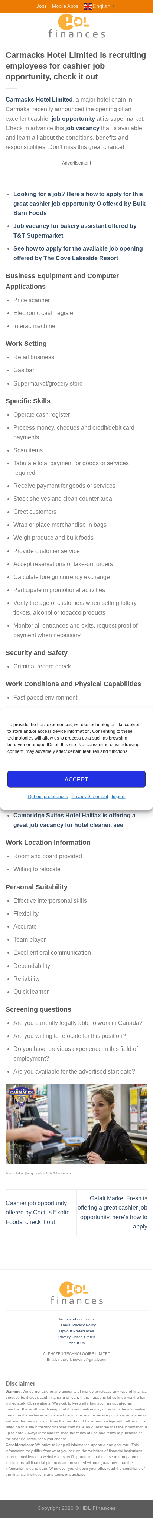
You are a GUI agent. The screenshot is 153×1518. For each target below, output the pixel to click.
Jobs (41, 6)
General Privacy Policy (77, 1325)
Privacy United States (76, 1337)
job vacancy (82, 128)
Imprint (119, 796)
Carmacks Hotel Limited (39, 99)
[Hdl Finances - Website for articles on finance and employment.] (76, 26)
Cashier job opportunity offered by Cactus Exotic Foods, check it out (37, 1212)
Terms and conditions (76, 1319)
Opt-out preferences (48, 796)
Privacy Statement (90, 796)
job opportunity (73, 119)
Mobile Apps (65, 6)
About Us (77, 1343)
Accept (76, 779)
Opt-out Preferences (76, 1331)
